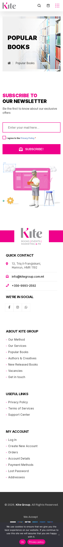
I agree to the (21, 138)
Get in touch (16, 377)
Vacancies (15, 370)
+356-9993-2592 (24, 285)
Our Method (16, 339)
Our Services (17, 346)
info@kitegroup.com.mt (28, 276)
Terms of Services (21, 408)
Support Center (19, 414)
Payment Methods (20, 464)
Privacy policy (36, 542)
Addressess (16, 477)
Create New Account (22, 446)
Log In (12, 440)
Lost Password (18, 471)
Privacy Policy (27, 138)
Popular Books (18, 352)
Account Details (19, 458)
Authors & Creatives (22, 358)
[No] (58, 534)
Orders (13, 452)
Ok (22, 542)
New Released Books (23, 364)
